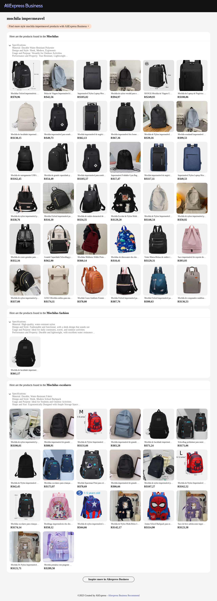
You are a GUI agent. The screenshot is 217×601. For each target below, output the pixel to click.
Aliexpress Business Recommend (124, 595)
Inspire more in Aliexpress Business (108, 579)
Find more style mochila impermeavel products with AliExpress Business (48, 26)
